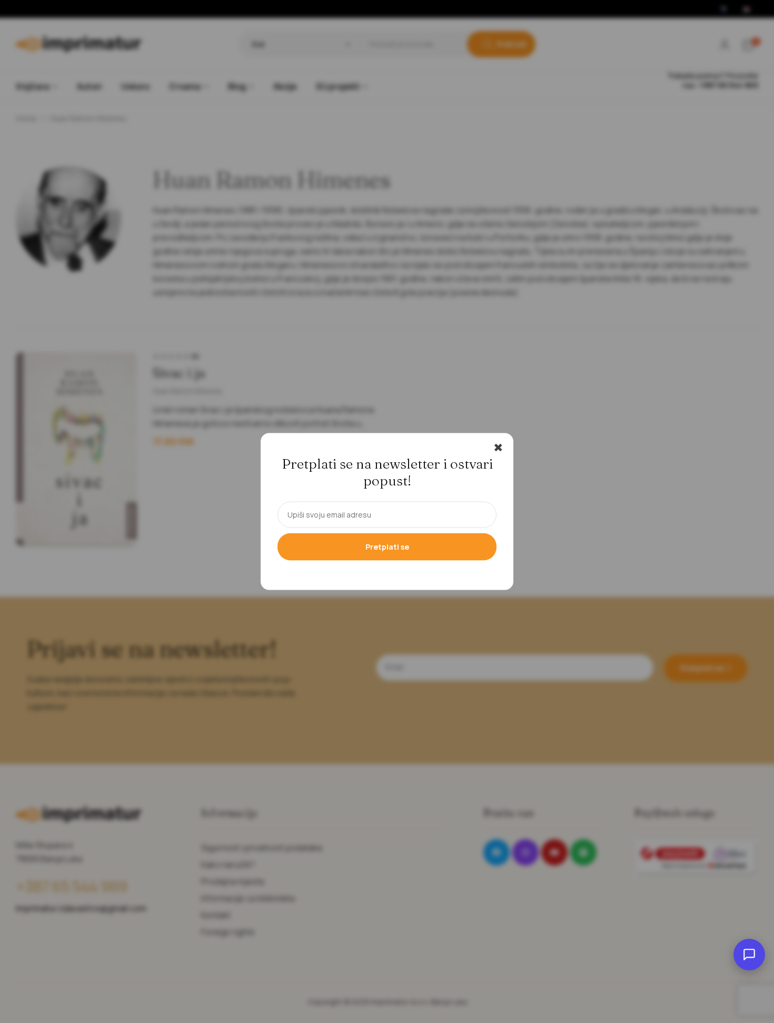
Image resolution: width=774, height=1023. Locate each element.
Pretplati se (387, 547)
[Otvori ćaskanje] (749, 954)
